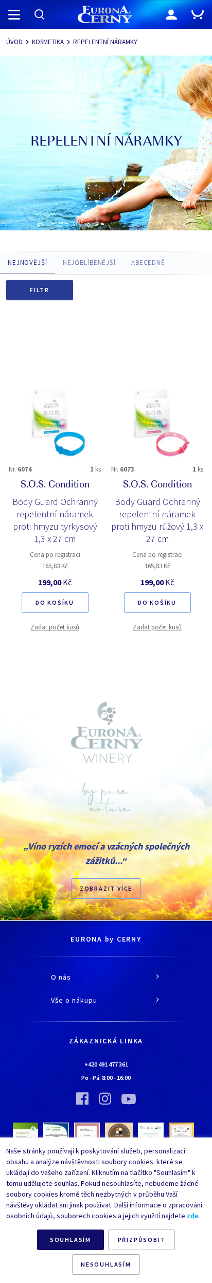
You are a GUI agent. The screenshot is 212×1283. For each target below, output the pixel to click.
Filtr (39, 290)
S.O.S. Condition (55, 485)
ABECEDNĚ (148, 262)
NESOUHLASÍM (106, 1264)
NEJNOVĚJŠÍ (27, 262)
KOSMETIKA (48, 42)
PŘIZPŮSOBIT (142, 1239)
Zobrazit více (106, 888)
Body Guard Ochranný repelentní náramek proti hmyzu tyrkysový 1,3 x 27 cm (55, 520)
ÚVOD (14, 42)
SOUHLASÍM (70, 1239)
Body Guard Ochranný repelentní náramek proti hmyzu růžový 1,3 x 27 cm (157, 520)
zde (192, 1215)
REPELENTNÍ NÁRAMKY (105, 42)
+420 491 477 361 (106, 1064)
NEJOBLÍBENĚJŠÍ (89, 262)
